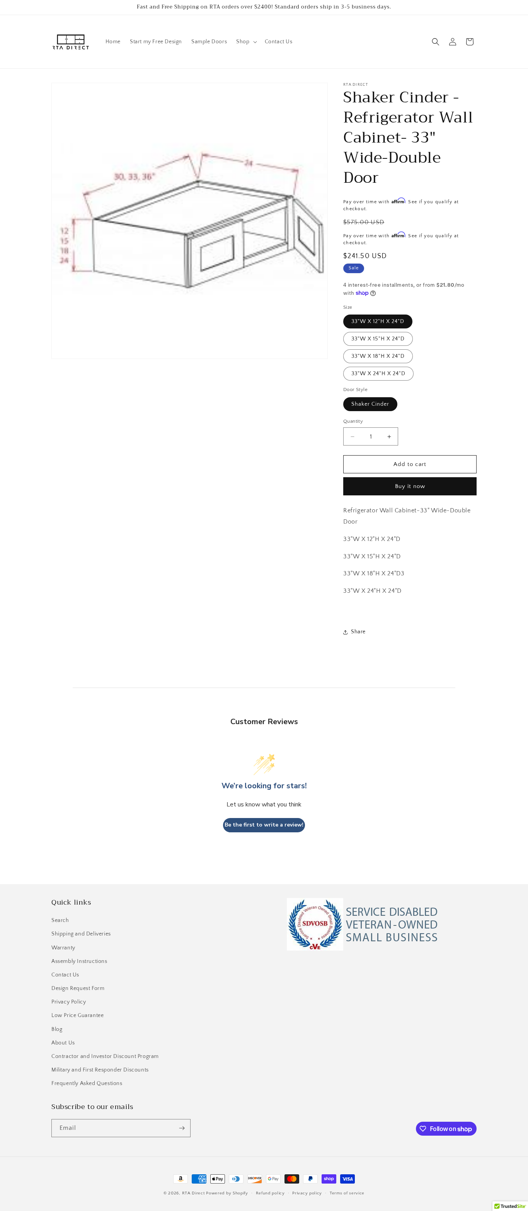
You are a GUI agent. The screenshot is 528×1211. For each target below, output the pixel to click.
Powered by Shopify (227, 1193)
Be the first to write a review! (264, 824)
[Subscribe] (181, 1128)
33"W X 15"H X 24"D (378, 339)
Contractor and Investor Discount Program (105, 1056)
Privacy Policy (68, 1002)
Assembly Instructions (79, 961)
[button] (246, 42)
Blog (56, 1029)
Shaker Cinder (370, 404)
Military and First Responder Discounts (100, 1070)
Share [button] (358, 632)
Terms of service (347, 1193)
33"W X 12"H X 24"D (377, 321)
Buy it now (410, 486)
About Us (63, 1043)
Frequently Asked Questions (87, 1083)
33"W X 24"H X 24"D (378, 374)
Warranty (63, 948)
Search (60, 920)
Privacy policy (307, 1193)
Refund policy (270, 1193)
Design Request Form (77, 988)
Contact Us (65, 975)
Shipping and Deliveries (81, 934)
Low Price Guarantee (77, 1015)
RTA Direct (193, 1193)
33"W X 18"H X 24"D (378, 356)
